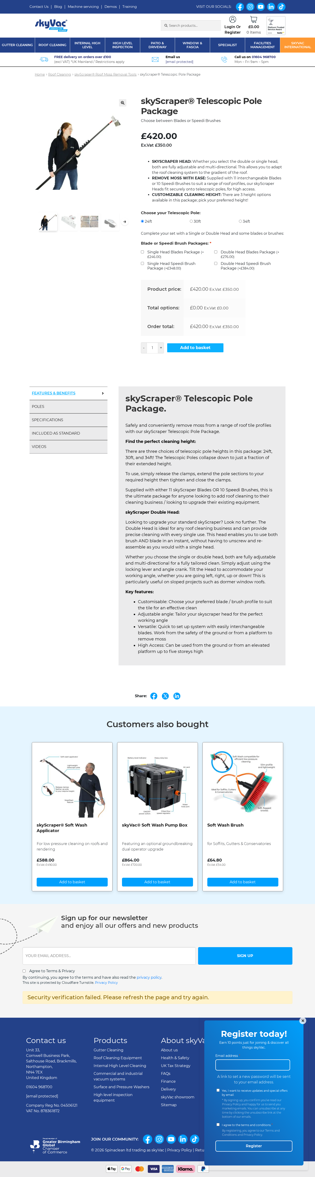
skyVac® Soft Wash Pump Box (154, 825)
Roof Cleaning (52, 45)
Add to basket (195, 347)
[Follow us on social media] (147, 1139)
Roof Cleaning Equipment (118, 1058)
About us (169, 1050)
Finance (168, 1081)
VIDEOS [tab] (39, 447)
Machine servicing (83, 6)
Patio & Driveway (157, 45)
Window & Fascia (192, 45)
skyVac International (297, 45)
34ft (246, 221)
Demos (110, 6)
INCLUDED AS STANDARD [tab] (56, 433)
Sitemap (169, 1105)
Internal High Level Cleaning (120, 1066)
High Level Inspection (122, 45)
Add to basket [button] (72, 882)
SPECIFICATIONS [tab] (47, 420)
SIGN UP (245, 956)
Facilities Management (262, 45)
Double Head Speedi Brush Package (246, 265)
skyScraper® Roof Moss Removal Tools (105, 74)
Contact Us (39, 6)
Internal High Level (87, 45)
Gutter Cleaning (17, 45)
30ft (197, 221)
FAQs (165, 1073)
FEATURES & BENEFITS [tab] (53, 393)
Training (129, 6)
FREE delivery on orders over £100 (82, 57)
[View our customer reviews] (276, 25)
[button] (122, 103)
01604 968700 (264, 57)
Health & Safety (175, 1058)
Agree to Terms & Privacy (52, 971)
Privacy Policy (106, 983)
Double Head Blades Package (250, 254)
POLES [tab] (38, 406)
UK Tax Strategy (175, 1066)
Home (40, 74)
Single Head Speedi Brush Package (171, 265)
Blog (58, 6)
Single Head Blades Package (175, 254)
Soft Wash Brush (225, 825)
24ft (148, 221)
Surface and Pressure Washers (121, 1087)
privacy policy (149, 977)
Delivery (168, 1089)
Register (254, 1146)
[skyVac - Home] (52, 25)
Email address (227, 1056)
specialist (227, 45)
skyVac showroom (177, 1097)
